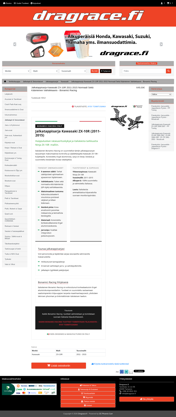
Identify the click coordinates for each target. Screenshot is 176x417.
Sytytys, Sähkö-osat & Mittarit (13, 237)
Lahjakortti (8, 94)
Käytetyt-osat (10, 143)
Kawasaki (65, 81)
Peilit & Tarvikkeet (11, 198)
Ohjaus (7, 186)
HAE (96, 71)
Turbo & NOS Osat (12, 254)
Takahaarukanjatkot (12, 244)
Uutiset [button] (89, 405)
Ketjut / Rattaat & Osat (13, 148)
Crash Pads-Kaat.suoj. (13, 104)
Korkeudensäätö (11, 165)
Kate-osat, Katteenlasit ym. (13, 136)
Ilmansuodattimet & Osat (14, 110)
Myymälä (89, 397)
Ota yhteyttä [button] (147, 399)
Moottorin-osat (10, 181)
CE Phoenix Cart (106, 414)
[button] (163, 3)
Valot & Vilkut (10, 264)
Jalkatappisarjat (51, 81)
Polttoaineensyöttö (12, 203)
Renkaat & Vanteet (12, 226)
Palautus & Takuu (89, 385)
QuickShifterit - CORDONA (10, 220)
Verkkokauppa (14, 81)
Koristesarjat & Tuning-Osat (13, 159)
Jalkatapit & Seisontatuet (33, 81)
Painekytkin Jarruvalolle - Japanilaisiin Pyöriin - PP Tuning (160, 108)
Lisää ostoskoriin (60, 365)
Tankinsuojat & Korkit (13, 249)
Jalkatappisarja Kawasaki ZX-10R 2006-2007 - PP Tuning (160, 126)
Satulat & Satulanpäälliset (14, 231)
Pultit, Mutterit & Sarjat (13, 209)
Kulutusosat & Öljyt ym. (14, 170)
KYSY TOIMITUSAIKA (97, 106)
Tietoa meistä (89, 401)
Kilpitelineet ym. (11, 153)
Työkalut (8, 259)
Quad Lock (9, 214)
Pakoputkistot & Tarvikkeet (11, 192)
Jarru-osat (8, 130)
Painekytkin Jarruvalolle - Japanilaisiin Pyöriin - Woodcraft (160, 117)
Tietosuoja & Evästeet (89, 389)
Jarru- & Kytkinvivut (12, 125)
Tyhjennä (106, 71)
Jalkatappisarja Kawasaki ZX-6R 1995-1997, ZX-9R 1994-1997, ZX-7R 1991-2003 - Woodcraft (160, 136)
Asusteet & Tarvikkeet (13, 99)
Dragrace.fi (82, 414)
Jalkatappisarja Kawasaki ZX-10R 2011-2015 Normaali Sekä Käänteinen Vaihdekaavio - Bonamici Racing (114, 81)
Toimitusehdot (89, 393)
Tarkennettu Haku (146, 63)
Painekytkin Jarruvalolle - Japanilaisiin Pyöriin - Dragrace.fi (160, 146)
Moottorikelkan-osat (12, 176)
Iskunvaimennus (11, 115)
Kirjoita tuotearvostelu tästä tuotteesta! (111, 364)
